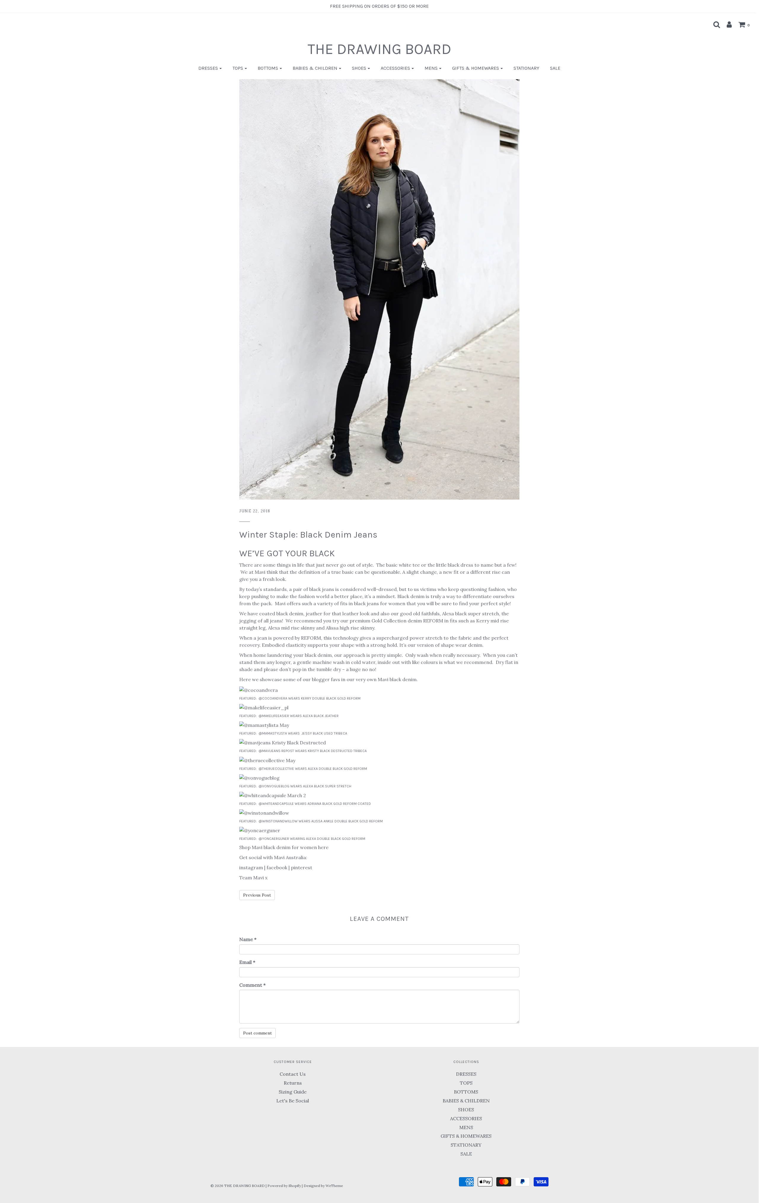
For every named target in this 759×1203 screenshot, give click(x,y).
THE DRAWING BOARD (379, 49)
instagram (251, 867)
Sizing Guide (293, 1092)
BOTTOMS (466, 1092)
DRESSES (466, 1074)
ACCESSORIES (466, 1118)
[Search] (713, 24)
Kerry (482, 621)
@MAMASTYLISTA (273, 733)
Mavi (260, 572)
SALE (555, 68)
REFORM (433, 621)
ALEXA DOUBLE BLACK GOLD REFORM (338, 769)
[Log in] (726, 24)
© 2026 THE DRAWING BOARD (238, 1185)
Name (247, 939)
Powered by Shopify (284, 1185)
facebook (277, 867)
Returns (293, 1083)
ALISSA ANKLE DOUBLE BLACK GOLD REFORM (347, 821)
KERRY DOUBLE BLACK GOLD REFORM (331, 698)
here (323, 847)
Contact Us (293, 1074)
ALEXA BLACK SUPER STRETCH (327, 786)
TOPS (466, 1083)
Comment (252, 985)
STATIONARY (526, 68)
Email (247, 962)
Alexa (274, 628)
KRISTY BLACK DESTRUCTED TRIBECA (337, 751)
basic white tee (403, 565)
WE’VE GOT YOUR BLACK (287, 553)
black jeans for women (379, 603)
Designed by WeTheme (323, 1185)
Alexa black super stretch (470, 613)
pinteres (300, 867)
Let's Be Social (292, 1101)
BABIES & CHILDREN (466, 1101)
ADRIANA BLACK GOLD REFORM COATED (339, 804)
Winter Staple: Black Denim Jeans (308, 534)
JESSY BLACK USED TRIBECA (324, 733)
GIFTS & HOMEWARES (466, 1136)
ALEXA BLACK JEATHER (321, 716)
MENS (466, 1127)
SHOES (466, 1110)
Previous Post (257, 895)
